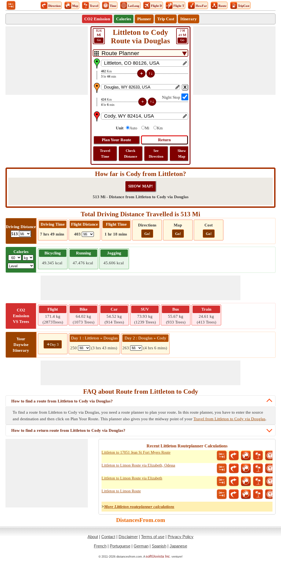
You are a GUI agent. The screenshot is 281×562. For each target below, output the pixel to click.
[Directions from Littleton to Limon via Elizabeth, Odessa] (233, 468)
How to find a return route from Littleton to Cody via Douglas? (68, 430)
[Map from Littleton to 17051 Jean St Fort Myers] (245, 455)
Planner (144, 19)
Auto (133, 128)
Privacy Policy (180, 536)
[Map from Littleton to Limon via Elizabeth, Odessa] (245, 468)
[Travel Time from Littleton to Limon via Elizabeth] (270, 481)
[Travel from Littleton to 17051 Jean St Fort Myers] (257, 455)
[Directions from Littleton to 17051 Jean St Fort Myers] (233, 455)
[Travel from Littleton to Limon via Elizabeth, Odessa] (257, 468)
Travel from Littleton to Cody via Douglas (229, 419)
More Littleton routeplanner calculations (139, 506)
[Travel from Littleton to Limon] (257, 494)
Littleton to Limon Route (121, 491)
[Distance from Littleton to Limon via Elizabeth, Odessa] (221, 468)
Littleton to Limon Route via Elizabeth (132, 478)
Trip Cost (165, 19)
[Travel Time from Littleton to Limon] (270, 494)
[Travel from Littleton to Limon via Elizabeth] (257, 481)
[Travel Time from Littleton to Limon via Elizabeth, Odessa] (270, 468)
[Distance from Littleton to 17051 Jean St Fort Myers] (221, 455)
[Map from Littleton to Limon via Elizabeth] (245, 481)
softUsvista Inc (158, 556)
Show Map (182, 153)
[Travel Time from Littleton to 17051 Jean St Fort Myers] (270, 455)
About (93, 536)
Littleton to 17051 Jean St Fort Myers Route (136, 452)
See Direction (156, 153)
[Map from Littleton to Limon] (245, 494)
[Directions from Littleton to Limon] (233, 494)
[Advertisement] (46, 60)
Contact (108, 536)
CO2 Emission (97, 19)
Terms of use (152, 536)
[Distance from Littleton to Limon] (221, 494)
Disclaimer (128, 536)
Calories (123, 19)
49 (182, 35)
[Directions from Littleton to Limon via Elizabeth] (233, 481)
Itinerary (188, 19)
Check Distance (130, 153)
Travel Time (105, 153)
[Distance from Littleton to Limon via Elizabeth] (221, 481)
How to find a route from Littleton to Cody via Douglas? (62, 401)
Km (160, 128)
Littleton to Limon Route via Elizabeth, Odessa (138, 465)
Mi (147, 128)
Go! (147, 234)
